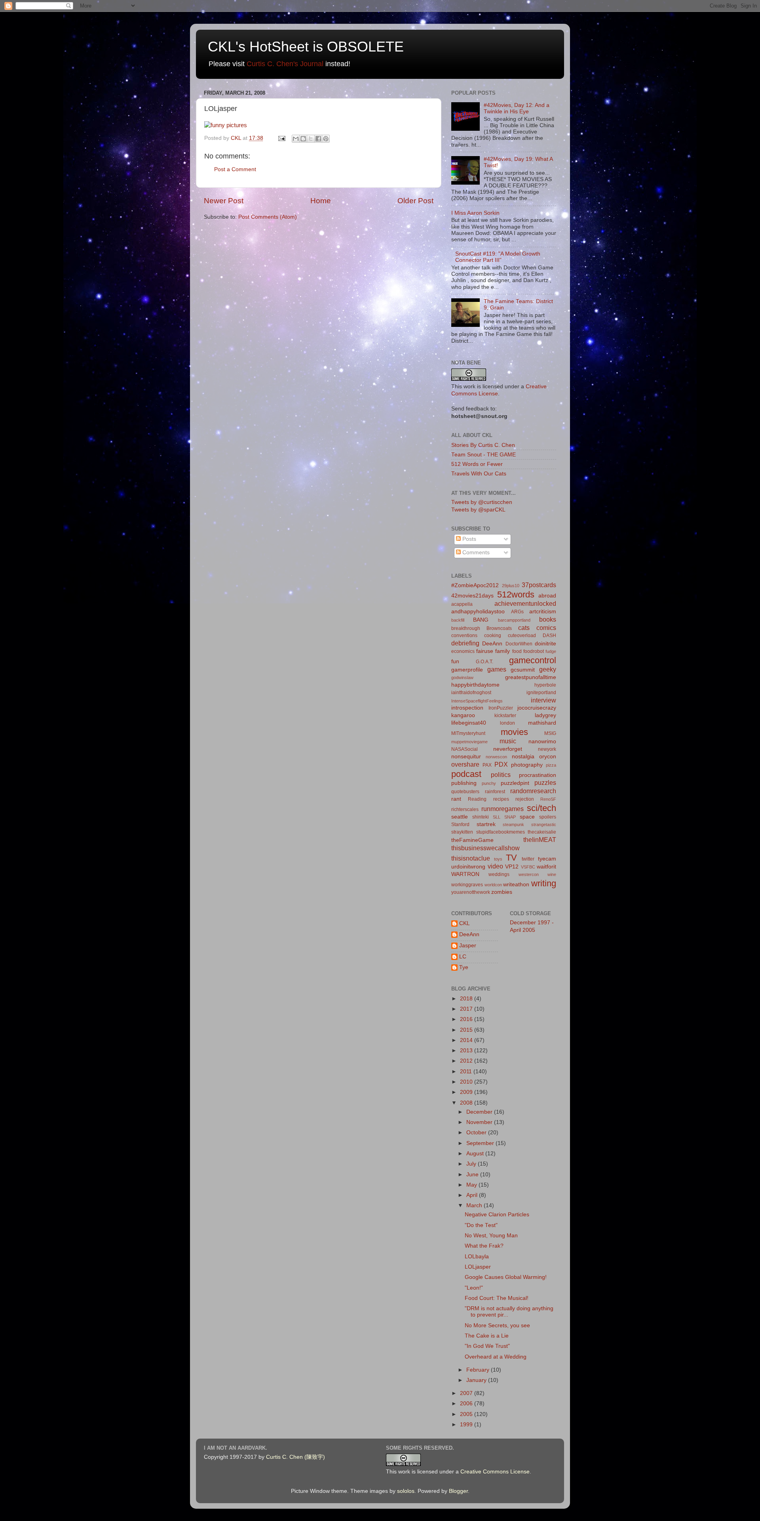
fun (455, 661)
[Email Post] (281, 138)
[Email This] (296, 139)
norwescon (496, 756)
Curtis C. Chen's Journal (285, 64)
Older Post (415, 201)
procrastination (537, 775)
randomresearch (533, 790)
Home (320, 201)
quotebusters (465, 791)
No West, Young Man (491, 1236)
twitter (528, 859)
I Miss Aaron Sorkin (475, 213)
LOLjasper (478, 1267)
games (496, 669)
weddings (498, 874)
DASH (549, 635)
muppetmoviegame (469, 741)
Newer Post (223, 201)
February (478, 1370)
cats (524, 627)
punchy (489, 783)
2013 (467, 1050)
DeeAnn (492, 644)
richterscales (465, 809)
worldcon (493, 884)
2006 (467, 1403)
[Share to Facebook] (318, 139)
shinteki (480, 817)
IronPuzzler (500, 708)
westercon (529, 874)
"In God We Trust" (487, 1346)
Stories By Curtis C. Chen (483, 445)
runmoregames (502, 808)
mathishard (542, 723)
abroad (547, 596)
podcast (466, 774)
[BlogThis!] (303, 139)
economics (463, 651)
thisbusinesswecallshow (485, 847)
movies (514, 732)
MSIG (550, 733)
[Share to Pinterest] (326, 139)
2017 (467, 1009)
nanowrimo (542, 741)
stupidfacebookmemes (500, 832)
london (507, 723)
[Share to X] (311, 139)
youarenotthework (470, 892)
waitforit (546, 867)
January (477, 1380)
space (527, 817)
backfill (457, 620)
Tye (463, 967)
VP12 (512, 867)
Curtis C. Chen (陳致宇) (295, 1457)
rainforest (495, 791)
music (508, 740)
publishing (464, 783)
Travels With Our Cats (478, 474)
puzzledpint (515, 783)
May (472, 1185)
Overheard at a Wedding (495, 1357)
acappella (462, 604)
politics (501, 774)
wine (551, 874)
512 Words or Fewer (477, 464)
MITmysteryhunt (468, 733)
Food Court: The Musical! (496, 1298)
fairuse (484, 651)
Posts (468, 539)
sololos (405, 1491)
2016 (467, 1019)
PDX (501, 764)
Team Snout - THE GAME (483, 455)
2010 (467, 1082)
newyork (547, 749)
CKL (464, 923)
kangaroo (463, 715)
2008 (467, 1103)
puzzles (545, 782)
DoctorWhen (518, 644)
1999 (467, 1424)
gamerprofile (467, 670)
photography (527, 765)
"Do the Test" (481, 1225)
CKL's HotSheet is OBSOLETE (306, 46)
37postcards (539, 584)
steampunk (513, 824)
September (481, 1143)
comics (546, 627)
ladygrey (545, 715)
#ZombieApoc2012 (475, 585)
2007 (467, 1393)
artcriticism (542, 612)
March (475, 1205)
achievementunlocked (525, 603)
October (477, 1133)
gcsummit (523, 670)
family (502, 651)
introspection (467, 708)
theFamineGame (472, 840)
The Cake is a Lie (487, 1336)
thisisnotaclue (470, 858)
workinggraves (467, 884)
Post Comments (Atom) (267, 217)
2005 (467, 1414)
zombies (501, 892)
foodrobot (533, 651)
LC (462, 957)
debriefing (465, 643)
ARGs (517, 612)
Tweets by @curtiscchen (481, 502)
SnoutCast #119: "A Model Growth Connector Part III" (497, 257)
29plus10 (510, 585)
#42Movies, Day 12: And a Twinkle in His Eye (516, 108)
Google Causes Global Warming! (506, 1277)
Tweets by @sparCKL (478, 510)
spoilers (547, 817)
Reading (477, 799)
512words (515, 594)
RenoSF (548, 799)
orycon (547, 757)
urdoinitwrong (468, 867)
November (480, 1122)
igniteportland (541, 692)
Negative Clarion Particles (497, 1215)
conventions (464, 635)
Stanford (460, 824)
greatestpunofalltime (530, 677)
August (475, 1153)
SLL (496, 817)
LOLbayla (477, 1257)
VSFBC (528, 867)
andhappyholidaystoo (478, 612)
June (473, 1174)
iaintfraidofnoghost (471, 692)
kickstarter (505, 715)
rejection (524, 799)
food (517, 651)
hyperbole (545, 685)
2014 (467, 1040)
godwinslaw (462, 677)
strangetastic (543, 824)
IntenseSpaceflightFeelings (477, 700)
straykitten (462, 832)
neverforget (507, 749)
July (472, 1164)
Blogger (458, 1491)
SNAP (510, 817)
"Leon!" (474, 1288)
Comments (475, 552)
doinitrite (545, 644)
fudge (550, 651)
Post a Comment (235, 169)
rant (456, 799)
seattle (459, 817)
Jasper (467, 945)
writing (543, 883)
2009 (467, 1092)
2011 (466, 1071)
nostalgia (523, 757)
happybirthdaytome (475, 685)
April (472, 1195)
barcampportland (514, 620)
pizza (551, 765)
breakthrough (465, 628)
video (495, 866)
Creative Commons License (495, 1472)
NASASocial (464, 749)
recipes (501, 799)
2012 (467, 1061)
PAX (487, 765)
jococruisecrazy (536, 708)
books (547, 619)
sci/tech (541, 808)
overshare (465, 764)
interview (543, 700)
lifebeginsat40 (468, 723)
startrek (486, 824)
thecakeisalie (542, 832)
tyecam (547, 859)
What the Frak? (484, 1246)
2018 (467, 999)
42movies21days (472, 596)
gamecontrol (532, 660)
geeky (547, 669)
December (480, 1112)
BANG (480, 620)
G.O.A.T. (484, 661)
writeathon (516, 884)
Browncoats (499, 628)
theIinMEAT (539, 839)
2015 (467, 1030)
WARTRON (465, 874)
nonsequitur (466, 757)
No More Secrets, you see (497, 1325)
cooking (492, 635)
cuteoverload (522, 635)
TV (511, 858)
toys (498, 859)
